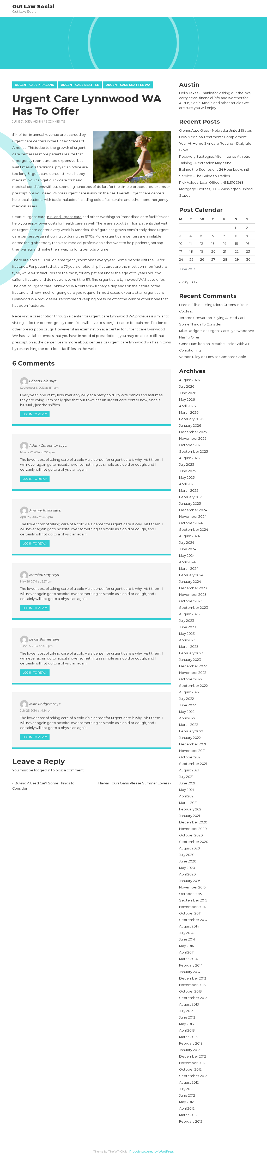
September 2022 (193, 686)
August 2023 (189, 614)
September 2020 (193, 842)
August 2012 (189, 1082)
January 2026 (190, 425)
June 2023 (187, 627)
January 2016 (189, 881)
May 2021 (186, 790)
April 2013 (187, 1030)
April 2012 (187, 1108)
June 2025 (187, 471)
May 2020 (187, 868)
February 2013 (191, 1043)
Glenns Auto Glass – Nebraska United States (215, 130)
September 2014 (193, 920)
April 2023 (187, 640)
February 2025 (191, 497)
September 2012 (193, 1076)
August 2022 (189, 692)
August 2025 (189, 458)
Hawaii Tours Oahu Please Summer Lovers (133, 783)
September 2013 (193, 998)
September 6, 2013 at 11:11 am (39, 387)
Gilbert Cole (38, 381)
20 (213, 251)
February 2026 (191, 419)
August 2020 (189, 848)
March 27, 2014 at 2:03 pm (37, 452)
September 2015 (193, 900)
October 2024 (191, 523)
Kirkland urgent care (64, 217)
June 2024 (187, 549)
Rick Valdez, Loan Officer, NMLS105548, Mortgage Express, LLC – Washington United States (216, 189)
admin (38, 121)
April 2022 (187, 718)
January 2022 (190, 738)
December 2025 (193, 432)
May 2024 (187, 556)
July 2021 (186, 777)
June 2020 (187, 861)
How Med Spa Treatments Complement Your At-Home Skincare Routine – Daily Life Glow (215, 143)
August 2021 (189, 770)
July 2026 (186, 386)
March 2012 (188, 1115)
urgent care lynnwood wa (129, 342)
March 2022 (188, 725)
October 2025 (190, 445)
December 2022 (193, 666)
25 (191, 259)
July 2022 (186, 699)
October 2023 (191, 601)
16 (247, 244)
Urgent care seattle (80, 85)
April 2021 (187, 796)
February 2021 (190, 809)
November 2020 (193, 829)
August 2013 (189, 1004)
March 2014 (188, 959)
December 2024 (193, 510)
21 (224, 251)
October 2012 (190, 1069)
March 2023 (188, 647)
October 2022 (190, 679)
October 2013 (190, 991)
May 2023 (187, 634)
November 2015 (192, 887)
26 (202, 259)
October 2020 (191, 835)
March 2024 (188, 569)
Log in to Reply (35, 414)
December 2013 (192, 978)
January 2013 (189, 1050)
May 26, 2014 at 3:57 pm (36, 581)
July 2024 (186, 543)
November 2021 (192, 751)
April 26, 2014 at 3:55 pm (36, 517)
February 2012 (190, 1121)
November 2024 (193, 517)
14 (224, 244)
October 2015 (190, 894)
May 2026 (187, 399)
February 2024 (191, 575)
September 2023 (193, 608)
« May (183, 282)
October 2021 (190, 757)
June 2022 (187, 705)
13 (213, 244)
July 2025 (186, 464)
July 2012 (186, 1089)
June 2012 (187, 1095)
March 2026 (188, 412)
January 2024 (190, 582)
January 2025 (190, 504)
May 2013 (186, 1024)
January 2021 (189, 816)
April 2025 (187, 484)
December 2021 (192, 744)
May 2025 (187, 477)
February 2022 (191, 731)
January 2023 (190, 660)
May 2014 (186, 946)
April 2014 (187, 952)
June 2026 (187, 393)
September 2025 (193, 451)
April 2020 (187, 874)
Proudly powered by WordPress (151, 1151)
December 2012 (192, 1056)
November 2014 (192, 907)
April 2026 (187, 406)
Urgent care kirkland (34, 85)
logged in (42, 770)
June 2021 (187, 783)
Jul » (194, 282)
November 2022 (192, 673)
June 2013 (187, 1017)
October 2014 (190, 913)
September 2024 (193, 530)
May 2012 (186, 1102)
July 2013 (186, 1011)
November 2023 (193, 595)
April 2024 (187, 562)
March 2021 (188, 803)
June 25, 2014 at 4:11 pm (36, 646)
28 (225, 259)
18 (191, 251)
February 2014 (191, 965)
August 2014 (189, 926)
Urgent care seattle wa (128, 85)
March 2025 (188, 490)
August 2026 (189, 380)
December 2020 (193, 822)
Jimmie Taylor (40, 510)
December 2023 (193, 588)
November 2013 (192, 985)
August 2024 (189, 536)
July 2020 (187, 855)
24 (181, 259)
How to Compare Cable (226, 357)
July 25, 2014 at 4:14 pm (36, 710)
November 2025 (192, 438)
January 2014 (189, 972)
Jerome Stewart (193, 318)
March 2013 (188, 1037)
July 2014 (186, 933)
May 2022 (187, 712)
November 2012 (192, 1063)
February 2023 (191, 653)
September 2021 (193, 764)
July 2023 (186, 621)
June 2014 (187, 939)
